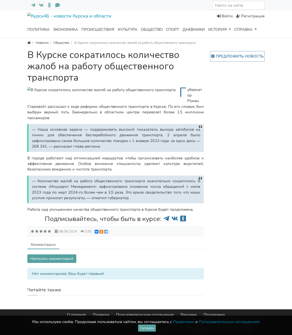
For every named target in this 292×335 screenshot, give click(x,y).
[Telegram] (106, 232)
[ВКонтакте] (97, 232)
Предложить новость (239, 56)
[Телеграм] (31, 5)
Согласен (147, 328)
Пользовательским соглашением (229, 321)
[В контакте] (39, 5)
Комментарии (43, 244)
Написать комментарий (52, 258)
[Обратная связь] (56, 5)
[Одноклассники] (48, 5)
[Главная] (29, 42)
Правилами (183, 321)
